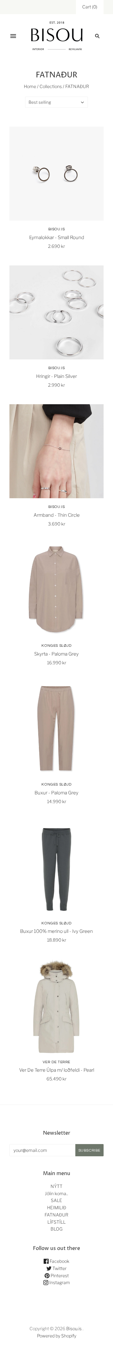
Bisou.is (56, 229)
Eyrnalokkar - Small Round (56, 237)
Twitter (59, 1268)
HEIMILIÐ (56, 1207)
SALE (56, 1200)
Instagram (59, 1282)
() (89, 6)
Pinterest (59, 1275)
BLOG (56, 1228)
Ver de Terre (56, 1062)
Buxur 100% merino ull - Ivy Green (56, 931)
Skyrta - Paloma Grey (56, 654)
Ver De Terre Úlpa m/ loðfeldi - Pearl (56, 1070)
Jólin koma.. (56, 1193)
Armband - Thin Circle (57, 515)
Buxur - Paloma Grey (56, 793)
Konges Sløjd (56, 646)
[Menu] (13, 36)
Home (30, 86)
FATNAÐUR (56, 1214)
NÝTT (56, 1186)
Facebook (59, 1261)
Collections (51, 86)
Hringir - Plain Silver (56, 376)
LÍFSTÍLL (56, 1222)
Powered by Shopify (56, 1335)
